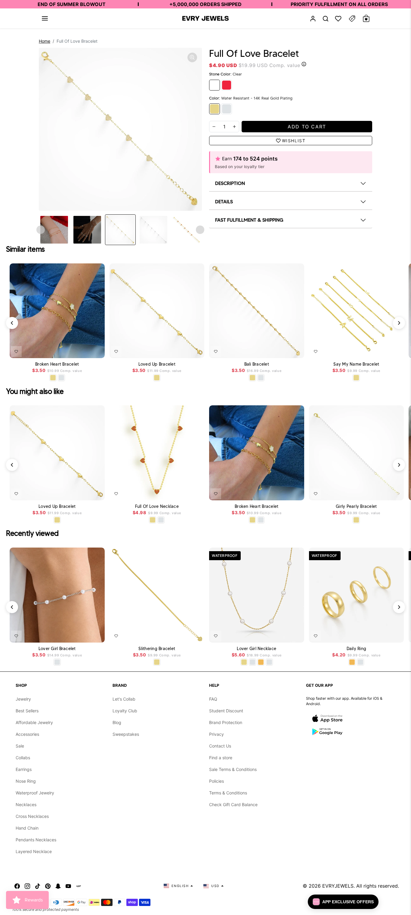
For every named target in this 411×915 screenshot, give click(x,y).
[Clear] (214, 85)
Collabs (23, 757)
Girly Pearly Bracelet (356, 506)
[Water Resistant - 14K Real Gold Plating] (214, 108)
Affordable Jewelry (34, 722)
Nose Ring (26, 781)
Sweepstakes (126, 734)
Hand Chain (27, 828)
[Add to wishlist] (16, 351)
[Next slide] (200, 230)
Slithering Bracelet (156, 648)
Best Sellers (27, 710)
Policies (216, 781)
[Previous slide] (40, 230)
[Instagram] (27, 886)
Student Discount (226, 710)
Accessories (27, 734)
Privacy (216, 734)
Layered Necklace (34, 851)
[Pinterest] (48, 886)
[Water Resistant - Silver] (226, 108)
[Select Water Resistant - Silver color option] (61, 377)
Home (44, 41)
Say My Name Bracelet (356, 364)
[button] (45, 18)
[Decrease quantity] (213, 126)
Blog (117, 722)
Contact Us (220, 745)
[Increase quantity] (234, 126)
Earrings (24, 769)
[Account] (313, 18)
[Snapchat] (58, 886)
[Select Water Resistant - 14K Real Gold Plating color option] (53, 377)
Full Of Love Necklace (157, 506)
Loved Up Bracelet (156, 364)
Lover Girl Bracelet (57, 648)
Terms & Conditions (228, 792)
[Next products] (399, 323)
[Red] (226, 85)
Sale (20, 745)
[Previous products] (12, 323)
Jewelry (23, 699)
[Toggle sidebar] (352, 18)
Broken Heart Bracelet (57, 364)
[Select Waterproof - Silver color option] (269, 662)
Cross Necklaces (32, 816)
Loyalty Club (125, 710)
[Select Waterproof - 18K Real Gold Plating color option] (260, 662)
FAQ (213, 699)
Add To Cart (84, 350)
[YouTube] (68, 886)
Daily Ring (356, 648)
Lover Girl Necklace (256, 648)
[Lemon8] (78, 886)
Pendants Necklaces (36, 839)
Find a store (220, 757)
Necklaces (26, 804)
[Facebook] (17, 886)
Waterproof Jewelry (35, 792)
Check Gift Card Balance (233, 804)
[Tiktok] (37, 886)
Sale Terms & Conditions (233, 769)
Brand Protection (225, 722)
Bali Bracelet (256, 364)
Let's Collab (124, 699)
